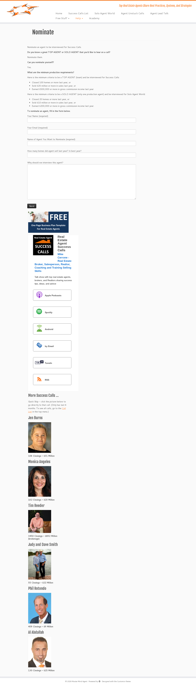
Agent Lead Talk (159, 13)
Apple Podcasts (53, 295)
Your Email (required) (37, 127)
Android (49, 329)
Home (59, 13)
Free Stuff (62, 18)
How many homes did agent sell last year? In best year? (54, 150)
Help (78, 18)
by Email (49, 346)
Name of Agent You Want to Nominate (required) (51, 139)
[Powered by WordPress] (99, 681)
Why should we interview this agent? (45, 162)
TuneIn (48, 363)
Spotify (48, 312)
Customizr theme (124, 681)
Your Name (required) (37, 116)
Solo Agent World (104, 13)
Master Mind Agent (79, 681)
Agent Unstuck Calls (132, 13)
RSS (47, 380)
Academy (94, 18)
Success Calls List (78, 13)
